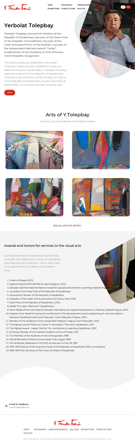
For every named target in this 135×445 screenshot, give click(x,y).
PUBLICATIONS (68, 9)
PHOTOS (81, 9)
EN (123, 7)
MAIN (50, 5)
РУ (128, 7)
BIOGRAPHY (67, 5)
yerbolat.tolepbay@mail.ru (19, 407)
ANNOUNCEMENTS (85, 5)
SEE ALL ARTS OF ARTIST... (67, 225)
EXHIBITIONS (53, 9)
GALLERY (100, 5)
